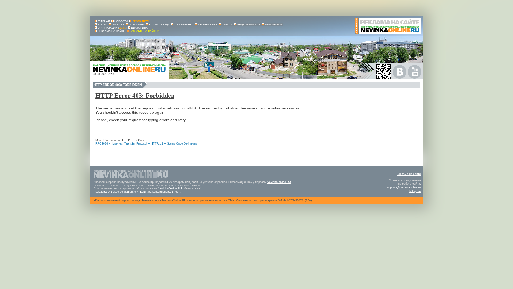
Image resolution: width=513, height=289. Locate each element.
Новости (121, 21)
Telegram (415, 191)
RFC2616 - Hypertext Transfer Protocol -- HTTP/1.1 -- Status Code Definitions (146, 143)
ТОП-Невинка (183, 24)
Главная (104, 21)
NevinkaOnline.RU (279, 182)
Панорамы (137, 24)
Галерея (118, 24)
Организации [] (112, 27)
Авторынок (273, 24)
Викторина (139, 27)
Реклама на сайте (409, 174)
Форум (102, 24)
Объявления (207, 24)
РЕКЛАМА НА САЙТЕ (111, 30)
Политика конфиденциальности (160, 191)
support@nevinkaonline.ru (404, 187)
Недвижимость (249, 24)
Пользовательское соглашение (115, 191)
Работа (227, 24)
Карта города (159, 24)
